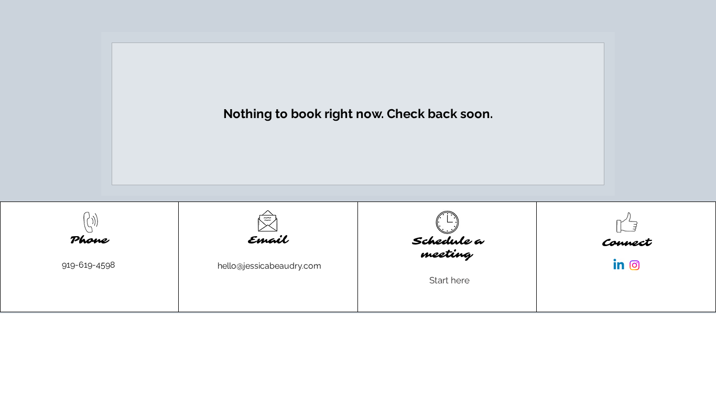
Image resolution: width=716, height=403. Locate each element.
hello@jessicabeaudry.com (269, 266)
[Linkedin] (618, 265)
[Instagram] (634, 265)
